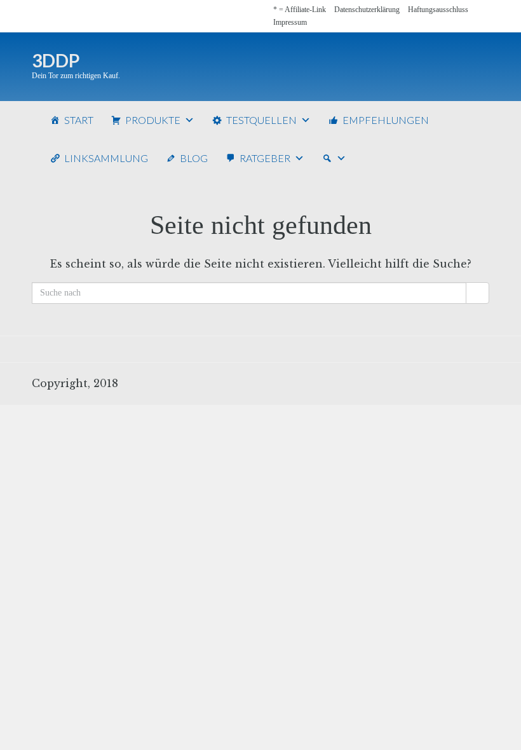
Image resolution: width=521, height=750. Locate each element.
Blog (194, 158)
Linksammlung (106, 158)
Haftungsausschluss (438, 9)
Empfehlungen (385, 120)
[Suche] (334, 158)
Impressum (290, 22)
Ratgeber (265, 158)
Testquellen (261, 120)
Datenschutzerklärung (367, 9)
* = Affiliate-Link (299, 9)
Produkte (152, 120)
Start (78, 120)
